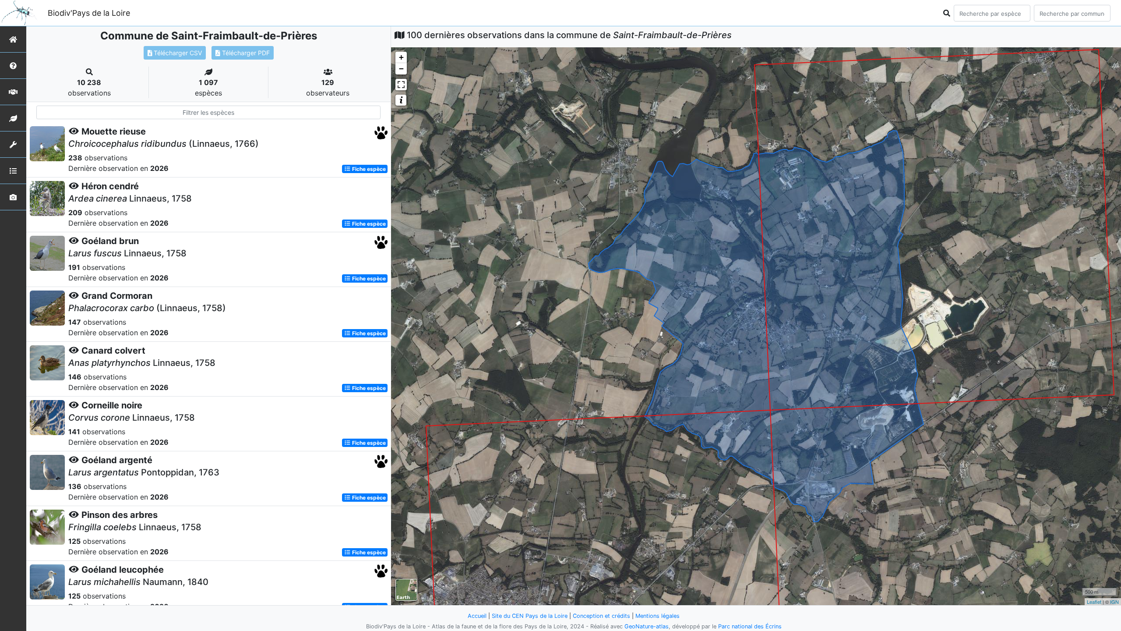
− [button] (401, 68)
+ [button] (401, 57)
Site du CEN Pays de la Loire (530, 616)
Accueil (477, 616)
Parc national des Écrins (750, 626)
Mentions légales (657, 616)
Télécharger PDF (245, 53)
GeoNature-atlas (646, 626)
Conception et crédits (601, 616)
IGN (1114, 601)
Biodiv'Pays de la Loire (89, 13)
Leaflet (1094, 601)
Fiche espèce (368, 169)
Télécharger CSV (177, 53)
